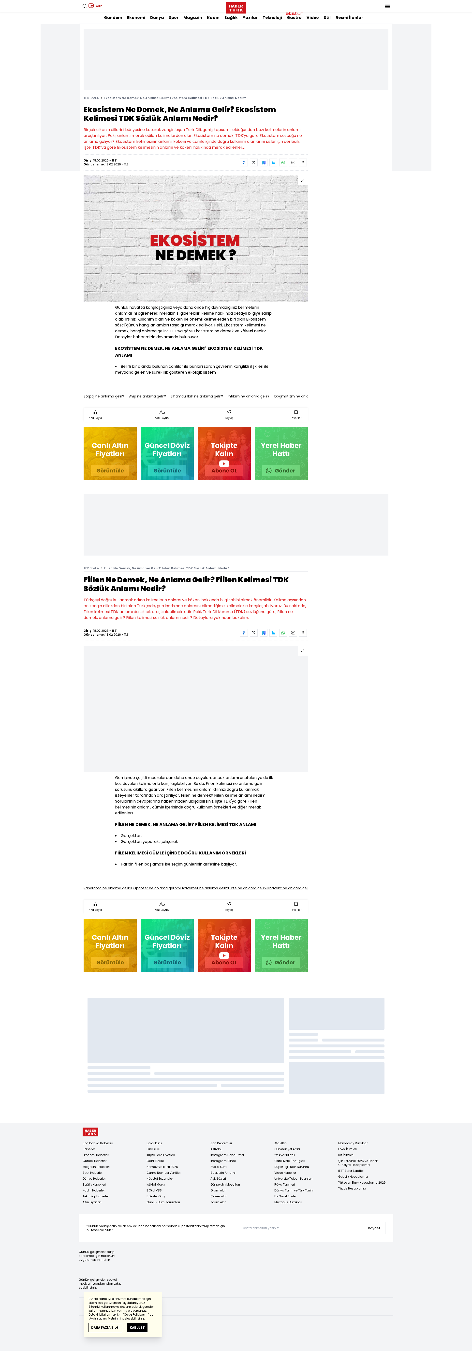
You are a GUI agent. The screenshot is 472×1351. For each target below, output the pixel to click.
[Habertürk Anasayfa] (236, 7)
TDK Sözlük (91, 98)
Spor (173, 17)
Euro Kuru (153, 1149)
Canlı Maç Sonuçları (289, 1161)
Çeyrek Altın (218, 1196)
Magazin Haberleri (96, 1167)
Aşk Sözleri (218, 1178)
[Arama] (84, 6)
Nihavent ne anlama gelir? (288, 888)
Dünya (157, 17)
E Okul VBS (154, 1190)
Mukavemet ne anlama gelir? (203, 888)
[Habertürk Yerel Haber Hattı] (281, 453)
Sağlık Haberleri (94, 1184)
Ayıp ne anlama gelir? (147, 396)
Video (313, 17)
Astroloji (216, 1149)
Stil (327, 17)
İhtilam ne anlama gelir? (248, 396)
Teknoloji (272, 17)
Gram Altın (218, 1190)
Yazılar (250, 17)
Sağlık (231, 17)
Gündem (113, 17)
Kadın (213, 17)
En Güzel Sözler (285, 1196)
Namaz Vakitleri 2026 (162, 1167)
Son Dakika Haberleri (98, 1143)
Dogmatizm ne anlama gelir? (299, 396)
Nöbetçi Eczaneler (160, 1178)
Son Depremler (221, 1143)
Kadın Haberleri (94, 1190)
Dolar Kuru (154, 1143)
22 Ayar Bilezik (284, 1155)
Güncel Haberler (94, 1161)
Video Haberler (285, 1173)
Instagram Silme (223, 1161)
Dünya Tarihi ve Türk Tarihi (293, 1190)
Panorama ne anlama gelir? (107, 888)
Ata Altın (280, 1143)
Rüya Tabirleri (284, 1184)
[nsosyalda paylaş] (263, 162)
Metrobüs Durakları (288, 1202)
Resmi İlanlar (349, 17)
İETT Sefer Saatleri (351, 1171)
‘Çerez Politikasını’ (136, 1314)
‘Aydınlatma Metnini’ (103, 1318)
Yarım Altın (218, 1202)
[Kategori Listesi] (387, 6)
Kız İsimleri (346, 1155)
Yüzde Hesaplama (352, 1188)
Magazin (192, 17)
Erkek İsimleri (347, 1149)
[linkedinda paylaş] (273, 162)
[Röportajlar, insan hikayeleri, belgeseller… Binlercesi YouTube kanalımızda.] (224, 453)
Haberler (89, 1149)
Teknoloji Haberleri (96, 1196)
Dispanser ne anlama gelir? (154, 888)
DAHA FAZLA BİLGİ (105, 1327)
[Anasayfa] (90, 1132)
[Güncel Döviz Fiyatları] (167, 453)
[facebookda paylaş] (244, 162)
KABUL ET (137, 1327)
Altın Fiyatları (92, 1202)
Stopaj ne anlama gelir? (104, 396)
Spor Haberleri (93, 1173)
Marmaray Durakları (353, 1143)
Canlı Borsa (155, 1161)
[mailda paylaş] (293, 162)
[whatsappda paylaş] (283, 162)
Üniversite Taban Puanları (293, 1178)
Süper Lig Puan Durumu (291, 1167)
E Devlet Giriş (156, 1196)
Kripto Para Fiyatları (161, 1155)
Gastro (294, 17)
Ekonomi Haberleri (96, 1155)
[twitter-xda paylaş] (254, 162)
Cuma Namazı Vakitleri (164, 1173)
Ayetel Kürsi (218, 1167)
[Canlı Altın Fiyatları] (110, 453)
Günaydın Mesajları (225, 1184)
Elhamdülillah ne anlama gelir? (197, 396)
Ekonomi (136, 17)
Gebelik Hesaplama (353, 1177)
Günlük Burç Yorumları (163, 1202)
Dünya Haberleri (94, 1178)
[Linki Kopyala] (303, 162)
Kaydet (374, 1228)
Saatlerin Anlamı (223, 1173)
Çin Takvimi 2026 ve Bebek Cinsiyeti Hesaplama (358, 1163)
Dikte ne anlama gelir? (247, 888)
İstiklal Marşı (156, 1184)
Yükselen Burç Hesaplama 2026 (362, 1182)
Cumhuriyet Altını (287, 1149)
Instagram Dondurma (227, 1155)
